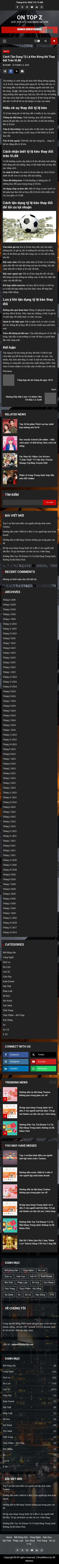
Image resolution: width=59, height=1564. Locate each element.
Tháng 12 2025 (10, 624)
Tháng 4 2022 (9, 816)
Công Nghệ (8, 957)
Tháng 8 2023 (9, 754)
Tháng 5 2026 (9, 604)
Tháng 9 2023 (9, 749)
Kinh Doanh (8, 981)
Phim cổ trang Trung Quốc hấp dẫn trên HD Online (10, 477)
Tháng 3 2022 (9, 821)
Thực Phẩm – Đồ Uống (13, 1015)
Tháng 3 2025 (9, 662)
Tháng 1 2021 (9, 855)
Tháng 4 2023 (9, 773)
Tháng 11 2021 (10, 836)
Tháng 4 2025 (9, 657)
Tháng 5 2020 (9, 894)
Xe (4, 1025)
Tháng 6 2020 (9, 889)
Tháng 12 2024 (10, 677)
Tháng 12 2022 (10, 792)
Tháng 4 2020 (9, 898)
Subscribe (54, 40)
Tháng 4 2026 (9, 609)
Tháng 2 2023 (9, 783)
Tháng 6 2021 (9, 845)
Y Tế (5, 1034)
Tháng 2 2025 (9, 667)
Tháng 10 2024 (10, 686)
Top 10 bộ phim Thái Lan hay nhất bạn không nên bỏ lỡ (10, 426)
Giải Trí (6, 51)
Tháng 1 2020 (9, 913)
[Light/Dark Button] (37, 41)
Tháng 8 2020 (9, 879)
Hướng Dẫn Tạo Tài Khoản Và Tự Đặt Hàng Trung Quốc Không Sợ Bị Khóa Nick (10, 1111)
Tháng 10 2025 (10, 633)
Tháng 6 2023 (9, 763)
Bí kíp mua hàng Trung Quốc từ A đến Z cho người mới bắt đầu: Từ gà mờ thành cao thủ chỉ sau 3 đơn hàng (10, 1094)
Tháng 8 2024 (9, 696)
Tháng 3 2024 (9, 720)
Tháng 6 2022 (9, 807)
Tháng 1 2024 (9, 730)
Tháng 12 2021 (10, 831)
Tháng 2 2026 (9, 614)
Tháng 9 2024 (9, 691)
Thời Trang (8, 1010)
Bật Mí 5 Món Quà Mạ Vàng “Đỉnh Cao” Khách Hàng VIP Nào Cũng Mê (10, 1242)
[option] (29, 1095)
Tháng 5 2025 (9, 653)
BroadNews (43, 1557)
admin (8, 65)
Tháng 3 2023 (9, 778)
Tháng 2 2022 (9, 826)
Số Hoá (6, 996)
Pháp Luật (7, 991)
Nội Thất (7, 986)
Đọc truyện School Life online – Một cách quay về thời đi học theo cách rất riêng (10, 443)
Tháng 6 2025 (9, 648)
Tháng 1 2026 (9, 619)
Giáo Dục (7, 976)
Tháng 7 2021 (9, 841)
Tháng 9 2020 (9, 874)
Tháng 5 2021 (9, 850)
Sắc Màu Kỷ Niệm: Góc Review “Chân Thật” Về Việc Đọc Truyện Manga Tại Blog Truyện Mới (10, 460)
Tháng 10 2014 (10, 932)
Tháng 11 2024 (10, 681)
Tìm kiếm (12, 494)
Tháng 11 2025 (10, 628)
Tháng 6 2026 (9, 600)
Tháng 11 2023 (10, 739)
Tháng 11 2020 (10, 865)
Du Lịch (6, 967)
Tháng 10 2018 (10, 923)
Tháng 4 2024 (9, 715)
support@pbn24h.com (22, 1344)
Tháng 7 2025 (9, 643)
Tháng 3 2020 (9, 903)
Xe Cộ (6, 1029)
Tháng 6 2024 (9, 706)
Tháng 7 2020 (9, 884)
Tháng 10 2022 (10, 802)
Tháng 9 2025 (9, 638)
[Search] (46, 41)
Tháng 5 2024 (9, 710)
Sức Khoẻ (7, 1000)
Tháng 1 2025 (9, 672)
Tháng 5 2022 (9, 812)
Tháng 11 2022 (10, 797)
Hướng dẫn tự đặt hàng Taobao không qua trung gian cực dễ (10, 1191)
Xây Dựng (8, 1020)
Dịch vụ (6, 962)
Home (9, 1537)
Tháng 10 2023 (10, 744)
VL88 (14, 91)
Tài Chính (7, 1005)
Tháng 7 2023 (9, 759)
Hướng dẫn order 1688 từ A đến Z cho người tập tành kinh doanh (10, 1174)
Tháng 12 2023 (10, 735)
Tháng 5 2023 (9, 768)
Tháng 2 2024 (9, 725)
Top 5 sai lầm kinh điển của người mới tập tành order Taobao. (10, 1128)
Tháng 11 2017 (10, 927)
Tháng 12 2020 (10, 860)
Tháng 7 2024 (9, 701)
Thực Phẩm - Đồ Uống (30, 1288)
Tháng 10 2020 (10, 869)
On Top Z (29, 17)
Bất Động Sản (9, 952)
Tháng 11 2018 (10, 918)
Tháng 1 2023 (9, 788)
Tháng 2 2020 (9, 908)
